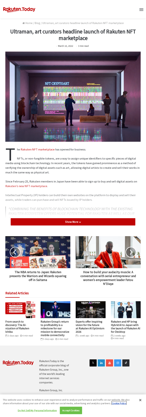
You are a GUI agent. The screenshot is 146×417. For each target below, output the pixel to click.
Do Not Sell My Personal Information (37, 410)
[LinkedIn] (101, 362)
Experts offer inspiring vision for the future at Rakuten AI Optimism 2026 (90, 326)
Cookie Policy (119, 403)
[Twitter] (93, 362)
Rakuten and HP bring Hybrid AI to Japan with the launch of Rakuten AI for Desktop (125, 326)
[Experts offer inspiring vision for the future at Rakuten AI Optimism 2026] (91, 309)
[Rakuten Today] (19, 9)
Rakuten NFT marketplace (38, 149)
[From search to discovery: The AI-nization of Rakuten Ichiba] (20, 309)
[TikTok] (125, 362)
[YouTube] (109, 362)
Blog (37, 23)
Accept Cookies (71, 410)
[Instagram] (117, 362)
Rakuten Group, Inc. (51, 390)
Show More (72, 222)
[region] (73, 405)
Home (29, 23)
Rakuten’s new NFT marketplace (26, 186)
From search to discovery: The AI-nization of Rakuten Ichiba (17, 326)
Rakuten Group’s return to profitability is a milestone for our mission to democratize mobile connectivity (55, 328)
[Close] (140, 400)
